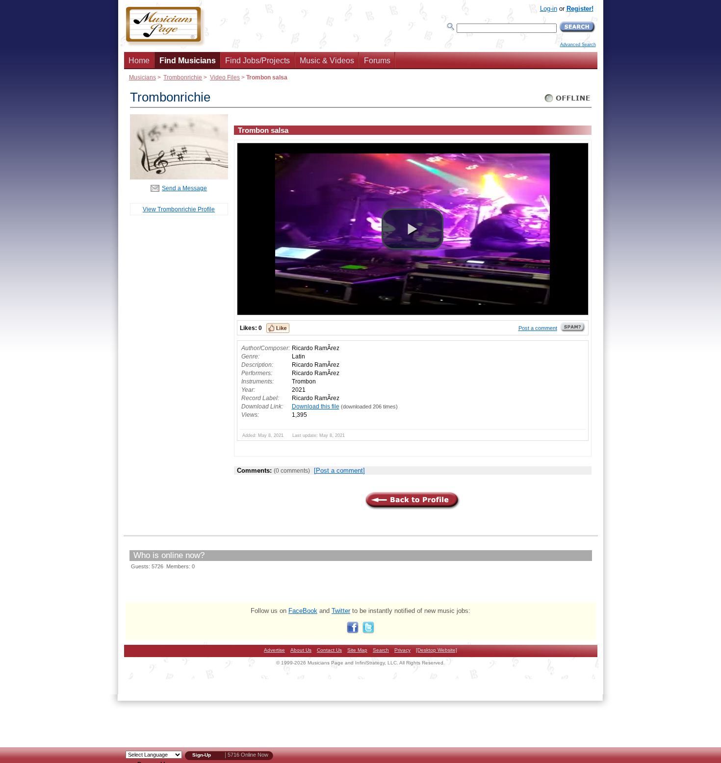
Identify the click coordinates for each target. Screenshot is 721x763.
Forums (377, 60)
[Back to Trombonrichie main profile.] (179, 177)
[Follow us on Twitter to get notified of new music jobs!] (368, 631)
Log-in (548, 8)
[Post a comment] (339, 470)
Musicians (142, 77)
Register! (579, 8)
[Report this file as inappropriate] (573, 330)
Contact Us (329, 650)
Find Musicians (187, 60)
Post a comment (537, 328)
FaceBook (302, 610)
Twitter (341, 610)
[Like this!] (278, 328)
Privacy (402, 650)
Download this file (315, 406)
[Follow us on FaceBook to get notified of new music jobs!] (353, 631)
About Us (300, 650)
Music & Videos (327, 60)
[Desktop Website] (436, 650)
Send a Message (184, 188)
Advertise (274, 650)
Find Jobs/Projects (257, 60)
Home (139, 60)
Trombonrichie (182, 77)
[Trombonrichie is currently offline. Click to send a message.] (568, 102)
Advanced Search (578, 44)
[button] (412, 229)
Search (381, 650)
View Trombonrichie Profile (179, 209)
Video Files (225, 77)
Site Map (357, 650)
